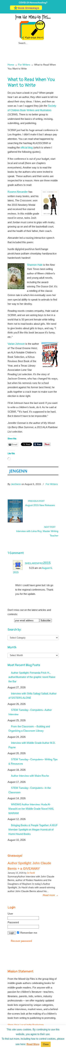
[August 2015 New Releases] (15, 522)
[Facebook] (47, 9)
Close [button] (46, 1044)
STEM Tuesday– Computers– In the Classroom (29, 790)
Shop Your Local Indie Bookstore (26, 1024)
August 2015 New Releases (40, 505)
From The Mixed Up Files (33, 27)
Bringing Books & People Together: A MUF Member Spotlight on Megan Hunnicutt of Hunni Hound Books (33, 829)
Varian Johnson (16, 343)
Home (11, 64)
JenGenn (18, 471)
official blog (26, 147)
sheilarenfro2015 (38, 563)
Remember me (28, 932)
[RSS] (54, 9)
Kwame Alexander (18, 191)
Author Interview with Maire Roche (30, 775)
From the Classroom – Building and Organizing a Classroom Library (29, 728)
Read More (33, 1044)
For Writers (24, 64)
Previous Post (36, 501)
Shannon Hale (34, 264)
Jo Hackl (31, 873)
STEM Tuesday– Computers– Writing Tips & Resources (33, 761)
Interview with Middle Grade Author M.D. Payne (32, 745)
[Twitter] (44, 9)
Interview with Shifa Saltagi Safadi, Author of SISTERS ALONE (32, 695)
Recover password (21, 940)
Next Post (50, 527)
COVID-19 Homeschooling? (33, 2)
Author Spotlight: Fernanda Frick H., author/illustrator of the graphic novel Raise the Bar (31, 677)
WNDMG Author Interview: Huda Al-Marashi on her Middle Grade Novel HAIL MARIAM (31, 809)
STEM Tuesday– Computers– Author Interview (30, 712)
